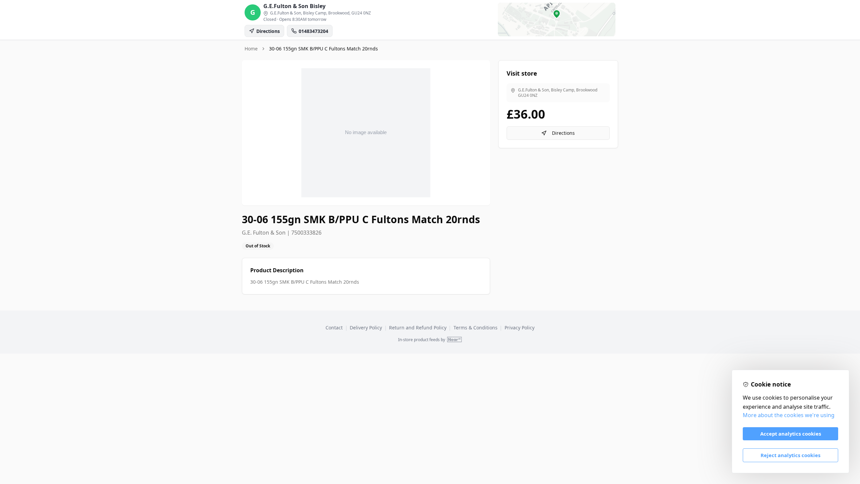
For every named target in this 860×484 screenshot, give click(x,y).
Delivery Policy (366, 327)
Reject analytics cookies (790, 455)
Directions (563, 133)
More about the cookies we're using (788, 415)
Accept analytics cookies (790, 433)
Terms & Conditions (476, 327)
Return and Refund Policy (417, 327)
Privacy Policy (519, 327)
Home (251, 48)
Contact (334, 327)
